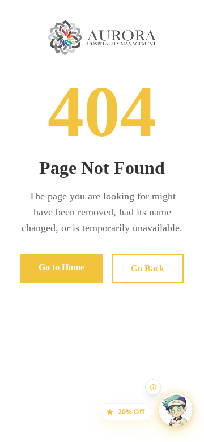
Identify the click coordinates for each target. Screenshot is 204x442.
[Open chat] (168, 402)
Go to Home (61, 267)
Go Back (147, 268)
